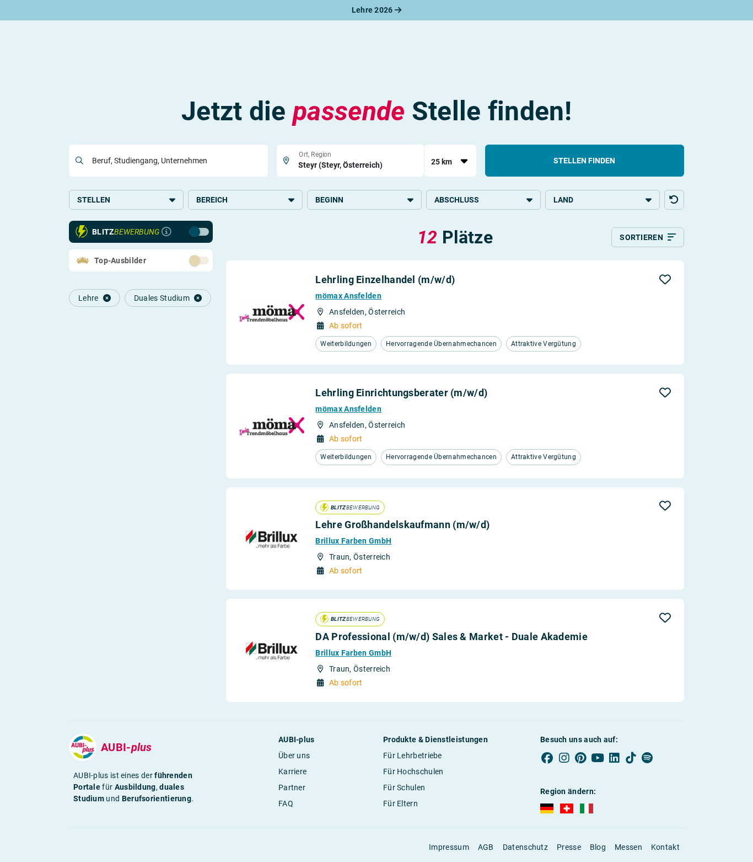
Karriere (292, 771)
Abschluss (456, 199)
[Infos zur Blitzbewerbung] (166, 231)
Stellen (93, 199)
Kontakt (665, 847)
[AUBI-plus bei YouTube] (597, 757)
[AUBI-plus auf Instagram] (564, 757)
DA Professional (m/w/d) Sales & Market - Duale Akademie (451, 636)
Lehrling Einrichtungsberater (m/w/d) (401, 392)
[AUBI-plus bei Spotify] (648, 757)
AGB (486, 847)
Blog (598, 847)
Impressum (449, 847)
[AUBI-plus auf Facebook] (547, 757)
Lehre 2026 (373, 10)
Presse (569, 847)
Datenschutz (525, 847)
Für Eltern (400, 803)
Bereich (212, 199)
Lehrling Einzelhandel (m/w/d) (385, 279)
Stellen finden (584, 160)
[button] (674, 200)
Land (563, 199)
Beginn (329, 199)
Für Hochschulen (413, 771)
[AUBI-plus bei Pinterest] (581, 757)
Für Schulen (404, 787)
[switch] (175, 231)
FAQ (285, 803)
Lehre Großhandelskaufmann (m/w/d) (402, 524)
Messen (628, 847)
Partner (291, 787)
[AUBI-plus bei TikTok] (630, 757)
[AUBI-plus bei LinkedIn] (614, 757)
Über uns (294, 755)
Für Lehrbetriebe (412, 755)
